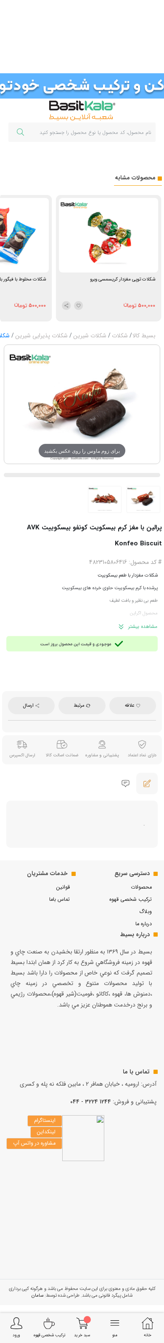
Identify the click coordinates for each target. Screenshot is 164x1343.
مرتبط (80, 705)
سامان (37, 1295)
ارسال (29, 705)
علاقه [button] (130, 705)
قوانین (63, 887)
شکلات (120, 335)
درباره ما (143, 924)
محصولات (141, 887)
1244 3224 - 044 (90, 1101)
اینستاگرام (45, 1120)
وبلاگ (145, 912)
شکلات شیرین (89, 335)
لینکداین (46, 1132)
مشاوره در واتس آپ (34, 1143)
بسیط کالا (144, 335)
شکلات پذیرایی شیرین (41, 335)
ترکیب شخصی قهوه (130, 899)
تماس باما (59, 899)
